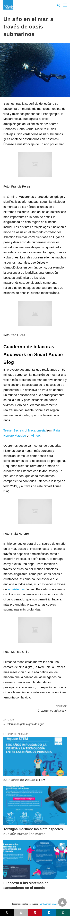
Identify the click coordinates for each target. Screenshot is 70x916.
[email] (21, 912)
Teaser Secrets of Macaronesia (24, 430)
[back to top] (62, 902)
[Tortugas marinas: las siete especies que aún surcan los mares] (35, 805)
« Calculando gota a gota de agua (23, 724)
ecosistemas (16, 589)
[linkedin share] (49, 912)
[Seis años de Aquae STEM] (35, 756)
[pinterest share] (35, 912)
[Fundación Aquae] (8, 5)
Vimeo (35, 435)
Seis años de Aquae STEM (24, 780)
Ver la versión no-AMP (49, 904)
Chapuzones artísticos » (52, 710)
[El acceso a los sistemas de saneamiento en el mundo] (35, 859)
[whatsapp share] (63, 912)
